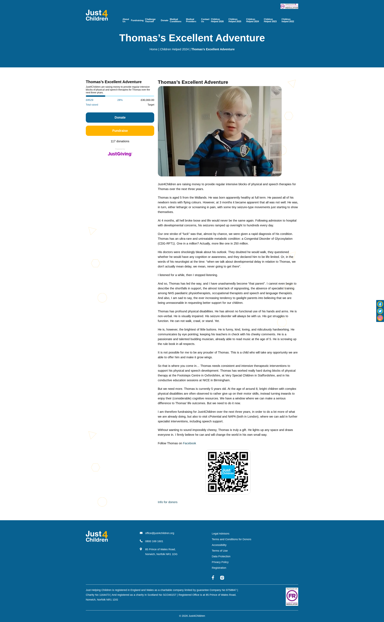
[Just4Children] (97, 14)
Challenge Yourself (150, 20)
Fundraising (137, 20)
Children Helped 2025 (234, 20)
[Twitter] (380, 311)
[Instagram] (380, 318)
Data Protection (221, 556)
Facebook (189, 443)
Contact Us (205, 20)
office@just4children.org (159, 533)
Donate (164, 20)
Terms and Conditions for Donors (231, 539)
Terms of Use (220, 550)
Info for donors (167, 502)
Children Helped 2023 (270, 20)
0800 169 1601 (154, 541)
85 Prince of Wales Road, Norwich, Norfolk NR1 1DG (161, 552)
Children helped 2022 (288, 20)
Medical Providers (191, 20)
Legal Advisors (220, 533)
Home (154, 49)
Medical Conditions (175, 20)
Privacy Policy (220, 562)
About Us (126, 20)
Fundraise (120, 131)
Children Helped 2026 (217, 20)
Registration (219, 567)
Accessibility (219, 545)
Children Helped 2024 (252, 20)
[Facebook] (380, 304)
